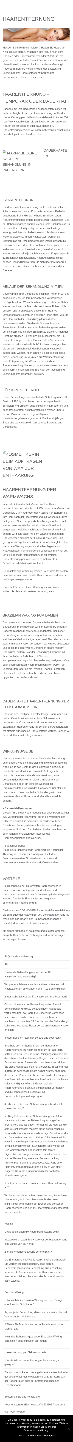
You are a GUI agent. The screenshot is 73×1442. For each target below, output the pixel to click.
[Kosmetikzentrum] (13, 5)
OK (20, 1436)
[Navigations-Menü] (66, 5)
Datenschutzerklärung (41, 1436)
